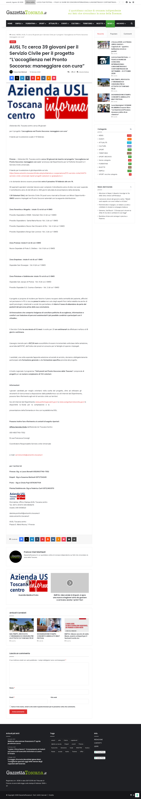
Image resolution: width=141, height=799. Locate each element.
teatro (67, 751)
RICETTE (99, 23)
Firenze (81, 744)
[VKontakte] (43, 78)
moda (71, 748)
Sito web (54, 697)
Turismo (74, 751)
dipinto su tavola (56, 744)
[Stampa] (74, 539)
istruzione (64, 748)
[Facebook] (11, 78)
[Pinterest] (33, 78)
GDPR (96, 746)
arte (59, 740)
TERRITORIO (87, 23)
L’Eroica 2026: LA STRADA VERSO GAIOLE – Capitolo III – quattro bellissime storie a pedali (121, 46)
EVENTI (64, 23)
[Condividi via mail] (69, 539)
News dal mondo (105, 187)
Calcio (66, 740)
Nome (12, 688)
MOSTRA (79, 748)
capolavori (74, 740)
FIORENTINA (30, 23)
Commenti (128, 34)
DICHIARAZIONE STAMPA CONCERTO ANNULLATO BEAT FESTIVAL (48, 636)
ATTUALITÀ (53, 23)
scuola (60, 751)
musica (87, 748)
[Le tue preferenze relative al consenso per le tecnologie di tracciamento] (137, 795)
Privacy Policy (100, 752)
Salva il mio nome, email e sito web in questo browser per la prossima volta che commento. (43, 707)
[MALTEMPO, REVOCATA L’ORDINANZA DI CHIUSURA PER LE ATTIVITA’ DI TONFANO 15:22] (21, 625)
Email (12, 697)
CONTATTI (98, 743)
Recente (100, 34)
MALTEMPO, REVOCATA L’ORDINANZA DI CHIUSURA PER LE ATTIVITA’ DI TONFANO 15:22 (21, 636)
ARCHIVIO (120, 23)
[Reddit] (38, 78)
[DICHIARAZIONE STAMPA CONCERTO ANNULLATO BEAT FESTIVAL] (49, 625)
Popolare (113, 34)
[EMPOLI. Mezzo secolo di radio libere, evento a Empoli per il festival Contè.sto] (77, 625)
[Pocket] (54, 78)
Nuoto (53, 751)
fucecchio (54, 748)
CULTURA (75, 23)
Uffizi (81, 751)
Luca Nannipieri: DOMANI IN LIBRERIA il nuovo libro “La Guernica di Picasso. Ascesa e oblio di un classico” (121, 110)
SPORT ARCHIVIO (105, 157)
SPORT (41, 23)
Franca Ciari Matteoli (20, 72)
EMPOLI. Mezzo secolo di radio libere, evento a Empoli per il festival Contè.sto (77, 636)
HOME (10, 23)
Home (13, 35)
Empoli (67, 744)
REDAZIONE (98, 739)
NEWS (109, 23)
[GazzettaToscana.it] (26, 12)
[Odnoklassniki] (48, 78)
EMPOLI (18, 23)
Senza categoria (104, 160)
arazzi (53, 740)
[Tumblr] (27, 78)
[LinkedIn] (22, 78)
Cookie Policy (100, 758)
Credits (51, 795)
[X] (17, 78)
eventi (74, 744)
